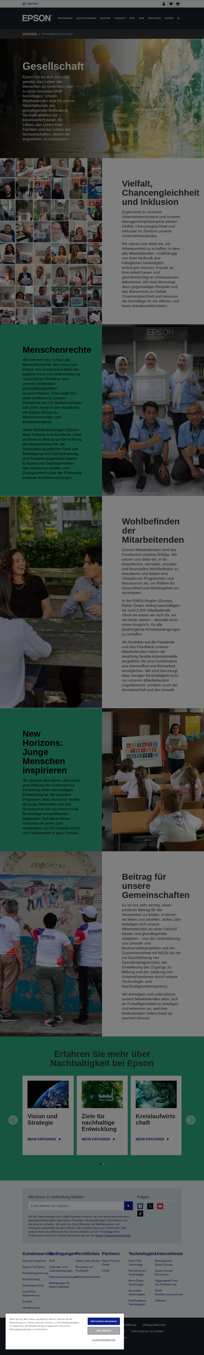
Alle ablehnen (103, 1330)
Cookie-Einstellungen (103, 1340)
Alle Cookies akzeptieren (103, 1321)
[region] (65, 1331)
